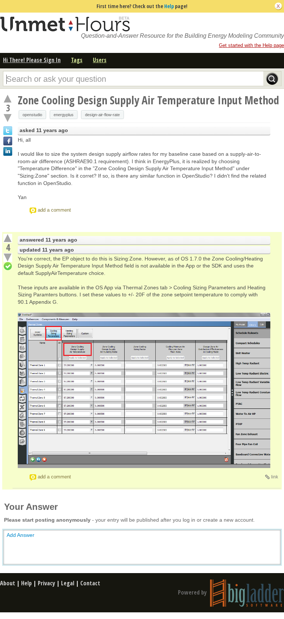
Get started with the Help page (251, 45)
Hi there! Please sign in (32, 60)
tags (76, 60)
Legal (67, 583)
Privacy (46, 583)
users (99, 60)
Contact (90, 583)
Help (169, 6)
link (274, 477)
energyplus (64, 114)
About (7, 583)
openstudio (32, 114)
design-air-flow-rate (102, 114)
